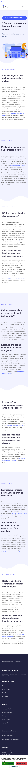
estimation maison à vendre (17, 165)
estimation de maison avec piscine (14, 425)
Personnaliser (14, 766)
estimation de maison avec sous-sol (11, 341)
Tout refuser (22, 763)
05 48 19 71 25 (6, 754)
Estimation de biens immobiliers (12, 661)
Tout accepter (9, 763)
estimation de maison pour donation (11, 552)
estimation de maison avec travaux (15, 278)
